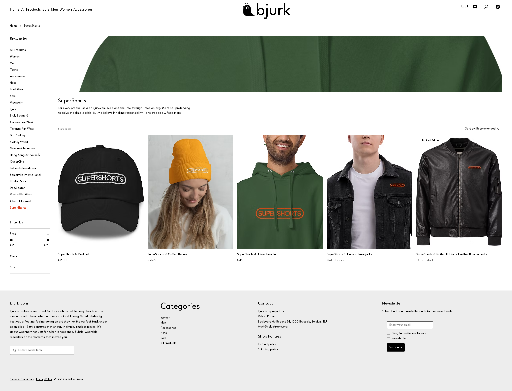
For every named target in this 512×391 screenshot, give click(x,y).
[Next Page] (288, 279)
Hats (164, 333)
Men (163, 322)
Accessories (168, 328)
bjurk (273, 11)
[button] (486, 7)
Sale (163, 338)
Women (165, 317)
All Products (168, 343)
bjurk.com (19, 304)
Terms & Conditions (22, 379)
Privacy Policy (44, 379)
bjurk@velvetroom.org (273, 326)
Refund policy (267, 344)
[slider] (11, 240)
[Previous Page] (271, 279)
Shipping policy (268, 349)
